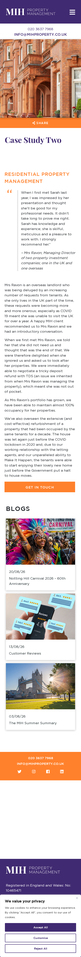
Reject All (40, 948)
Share (42, 123)
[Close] (77, 898)
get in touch (40, 487)
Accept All (40, 927)
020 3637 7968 (40, 758)
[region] (40, 926)
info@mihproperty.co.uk (40, 34)
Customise (40, 938)
